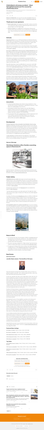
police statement (15, 185)
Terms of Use (26, 365)
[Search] (31, 1)
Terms (26, 423)
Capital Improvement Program (17, 67)
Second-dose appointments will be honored (12, 406)
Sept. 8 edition (14, 59)
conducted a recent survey (23, 247)
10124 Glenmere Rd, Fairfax (11, 336)
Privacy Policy (28, 366)
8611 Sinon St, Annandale (11, 332)
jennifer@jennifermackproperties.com (31, 324)
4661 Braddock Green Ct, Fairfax (12, 343)
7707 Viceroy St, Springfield (11, 346)
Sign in (41, 1)
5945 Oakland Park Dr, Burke (11, 334)
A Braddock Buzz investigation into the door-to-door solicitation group (16, 390)
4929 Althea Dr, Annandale (11, 339)
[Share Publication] (33, 1)
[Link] (5, 22)
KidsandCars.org (21, 196)
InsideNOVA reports (24, 111)
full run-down (15, 106)
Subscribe (36, 1)
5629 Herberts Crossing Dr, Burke (12, 349)
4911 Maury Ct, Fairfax (10, 330)
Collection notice (30, 423)
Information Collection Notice (22, 366)
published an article (28, 69)
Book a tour (35, 31)
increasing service (32, 237)
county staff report (10, 135)
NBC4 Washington (13, 189)
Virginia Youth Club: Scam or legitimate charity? (15, 389)
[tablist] (10, 376)
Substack (17, 428)
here (22, 26)
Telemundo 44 (23, 187)
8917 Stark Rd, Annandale (11, 354)
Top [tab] (7, 386)
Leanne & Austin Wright (13, 391)
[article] (22, 391)
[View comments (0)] (10, 16)
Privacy (24, 423)
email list (14, 48)
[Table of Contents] (1, 215)
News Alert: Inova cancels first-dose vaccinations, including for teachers (16, 405)
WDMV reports (22, 117)
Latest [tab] (9, 386)
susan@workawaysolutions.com (21, 172)
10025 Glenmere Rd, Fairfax (11, 352)
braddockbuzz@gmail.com (31, 19)
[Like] (6, 401)
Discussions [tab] (13, 386)
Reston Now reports (33, 244)
